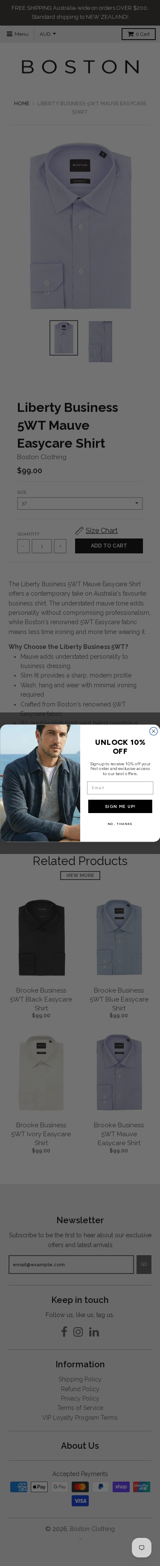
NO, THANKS (120, 823)
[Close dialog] (153, 731)
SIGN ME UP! (120, 805)
